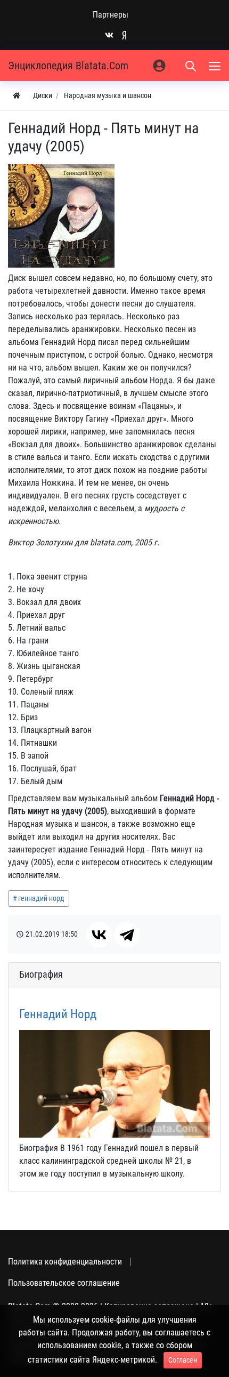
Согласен (182, 1360)
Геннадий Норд (57, 1013)
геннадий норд (41, 898)
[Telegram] (127, 934)
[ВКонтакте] (99, 934)
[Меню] (215, 65)
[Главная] (16, 95)
